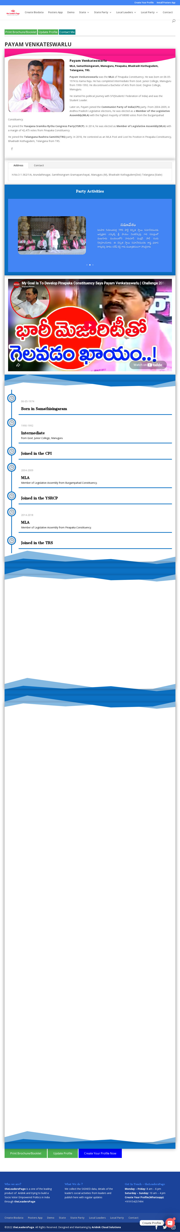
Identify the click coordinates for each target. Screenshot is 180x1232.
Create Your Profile (144, 3)
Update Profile (47, 32)
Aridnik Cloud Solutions (106, 1227)
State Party (101, 12)
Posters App (55, 12)
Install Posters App (166, 3)
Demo (71, 12)
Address (18, 165)
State (82, 12)
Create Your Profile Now (100, 1153)
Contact (168, 12)
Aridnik (21, 1193)
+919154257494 (134, 1201)
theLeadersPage (23, 1227)
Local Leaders (124, 12)
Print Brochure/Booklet (20, 32)
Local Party (148, 12)
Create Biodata (34, 12)
